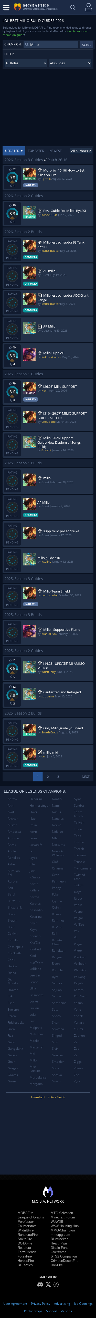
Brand (12, 914)
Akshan (13, 818)
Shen (55, 1022)
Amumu (13, 838)
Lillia (33, 988)
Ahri (11, 805)
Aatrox (12, 799)
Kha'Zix (35, 942)
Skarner (57, 1055)
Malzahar (36, 1034)
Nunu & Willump (57, 853)
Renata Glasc (57, 942)
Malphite (36, 1027)
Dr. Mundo (13, 981)
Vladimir (80, 957)
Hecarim (36, 799)
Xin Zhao (80, 996)
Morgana (36, 1084)
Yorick (78, 1016)
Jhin (32, 864)
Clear (86, 44)
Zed (76, 1048)
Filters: (10, 54)
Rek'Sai (57, 927)
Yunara (79, 1022)
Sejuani (57, 990)
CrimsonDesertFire (64, 1261)
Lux (32, 1021)
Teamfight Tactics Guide (48, 1097)
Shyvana (58, 1029)
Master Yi (36, 1047)
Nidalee (57, 831)
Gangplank (15, 1048)
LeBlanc (35, 968)
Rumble (57, 970)
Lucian (34, 1008)
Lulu (33, 1014)
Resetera (24, 1248)
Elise (11, 1003)
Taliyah (79, 822)
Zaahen (79, 1035)
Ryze (55, 977)
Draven (13, 990)
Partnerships (33, 1311)
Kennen (35, 936)
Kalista (34, 890)
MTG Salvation (62, 1213)
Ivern (33, 831)
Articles (66, 1311)
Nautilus (58, 818)
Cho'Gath (14, 953)
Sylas (77, 799)
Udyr (77, 892)
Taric (77, 835)
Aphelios (14, 857)
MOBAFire (25, 1213)
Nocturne (58, 844)
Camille (13, 940)
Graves (13, 1075)
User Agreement (15, 1303)
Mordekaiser (39, 1077)
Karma (34, 897)
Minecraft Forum (63, 1217)
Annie (12, 851)
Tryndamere (83, 868)
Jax (32, 851)
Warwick (80, 970)
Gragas (13, 1068)
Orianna (57, 868)
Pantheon (59, 881)
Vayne (78, 911)
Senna (56, 996)
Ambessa (14, 831)
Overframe (58, 1252)
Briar (11, 927)
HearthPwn (59, 1243)
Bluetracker (59, 1239)
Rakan (56, 914)
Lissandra (37, 995)
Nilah (55, 838)
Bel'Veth (13, 901)
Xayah (78, 983)
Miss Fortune (35, 1069)
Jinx (32, 871)
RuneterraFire (28, 1235)
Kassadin (36, 910)
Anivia (12, 844)
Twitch (78, 885)
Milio (33, 1060)
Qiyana (57, 901)
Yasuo (78, 1003)
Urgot (78, 898)
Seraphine (59, 1003)
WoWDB (57, 1222)
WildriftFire (26, 1230)
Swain (56, 1081)
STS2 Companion (64, 1256)
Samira (57, 983)
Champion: (13, 44)
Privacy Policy (40, 1303)
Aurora (13, 881)
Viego (78, 944)
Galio (11, 1042)
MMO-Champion (63, 1230)
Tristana (80, 855)
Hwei (33, 812)
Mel (32, 1053)
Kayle (33, 923)
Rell (54, 933)
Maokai (35, 1040)
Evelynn (13, 1009)
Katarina (36, 916)
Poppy (56, 888)
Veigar (78, 918)
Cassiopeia (15, 947)
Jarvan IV (36, 844)
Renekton (58, 950)
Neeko (56, 825)
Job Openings (83, 1303)
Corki (11, 960)
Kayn (33, 929)
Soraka (57, 1075)
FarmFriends (27, 1252)
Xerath (78, 990)
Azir (10, 888)
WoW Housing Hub (65, 1226)
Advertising (62, 1303)
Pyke (55, 894)
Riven (56, 963)
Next (86, 777)
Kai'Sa (34, 884)
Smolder (58, 1061)
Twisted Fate (79, 877)
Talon (78, 829)
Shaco (56, 1016)
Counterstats (27, 1226)
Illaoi (33, 818)
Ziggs (78, 1061)
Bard (11, 894)
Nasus (56, 812)
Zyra (77, 1081)
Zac (76, 1042)
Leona (34, 982)
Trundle (79, 862)
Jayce (33, 857)
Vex (76, 931)
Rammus (58, 920)
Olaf (55, 862)
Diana (12, 973)
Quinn (56, 907)
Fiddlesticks (16, 1022)
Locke (34, 1001)
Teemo (79, 842)
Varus (78, 905)
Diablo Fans (59, 1248)
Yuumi (78, 1029)
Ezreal (12, 1016)
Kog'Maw (36, 962)
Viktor (78, 950)
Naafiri (57, 799)
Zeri (77, 1055)
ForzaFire (25, 1256)
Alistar (12, 825)
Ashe (11, 864)
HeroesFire (26, 1261)
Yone (77, 1009)
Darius (12, 966)
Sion (55, 1042)
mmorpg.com (60, 1235)
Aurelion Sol (14, 873)
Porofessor (26, 1222)
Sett (55, 1009)
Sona (55, 1068)
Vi (75, 937)
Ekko (11, 996)
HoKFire (57, 1265)
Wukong (80, 977)
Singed (57, 1035)
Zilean (78, 1068)
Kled (33, 955)
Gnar (11, 1061)
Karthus (35, 903)
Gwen (12, 1081)
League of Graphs (31, 1217)
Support (51, 1311)
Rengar (57, 957)
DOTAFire (25, 1243)
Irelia (33, 825)
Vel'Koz (79, 924)
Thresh (79, 849)
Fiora (11, 1029)
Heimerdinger (39, 805)
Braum (12, 920)
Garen (12, 1055)
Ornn (55, 875)
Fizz (10, 1035)
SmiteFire (25, 1239)
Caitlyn (12, 933)
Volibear (80, 963)
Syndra (79, 805)
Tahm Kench (78, 814)
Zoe (76, 1075)
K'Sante (35, 877)
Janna (34, 838)
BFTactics (25, 1265)
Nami (56, 805)
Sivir (55, 1048)
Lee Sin (35, 975)
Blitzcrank (15, 907)
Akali (11, 812)
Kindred (35, 949)
